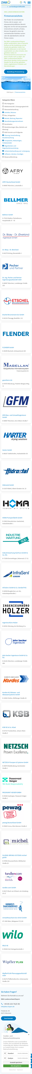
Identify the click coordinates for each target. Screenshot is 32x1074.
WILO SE (5, 945)
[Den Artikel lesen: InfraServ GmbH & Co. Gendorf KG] (16, 585)
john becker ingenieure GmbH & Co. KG (15, 656)
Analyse (10, 1058)
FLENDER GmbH (8, 347)
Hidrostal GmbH (8, 485)
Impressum (20, 1070)
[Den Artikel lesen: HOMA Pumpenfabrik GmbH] (16, 515)
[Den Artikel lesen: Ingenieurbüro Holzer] (16, 620)
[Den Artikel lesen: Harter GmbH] (16, 447)
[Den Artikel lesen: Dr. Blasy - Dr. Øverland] (16, 247)
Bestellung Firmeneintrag (15, 72)
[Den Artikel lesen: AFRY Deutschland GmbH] (12, 171)
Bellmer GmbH (7, 215)
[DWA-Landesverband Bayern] (5, 2)
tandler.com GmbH (9, 887)
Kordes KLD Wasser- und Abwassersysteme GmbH (11, 693)
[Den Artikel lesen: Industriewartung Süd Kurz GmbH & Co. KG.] (16, 550)
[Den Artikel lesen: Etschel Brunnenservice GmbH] (16, 312)
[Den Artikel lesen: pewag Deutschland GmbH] (12, 811)
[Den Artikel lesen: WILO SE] (12, 934)
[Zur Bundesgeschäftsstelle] (21, 3)
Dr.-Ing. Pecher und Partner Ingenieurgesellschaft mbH (12, 278)
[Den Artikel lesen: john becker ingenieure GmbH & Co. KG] (16, 652)
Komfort (11, 1053)
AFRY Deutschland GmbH (11, 182)
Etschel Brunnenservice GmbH (13, 314)
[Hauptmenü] (29, 2)
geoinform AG (7, 380)
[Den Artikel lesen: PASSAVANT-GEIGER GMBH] (12, 781)
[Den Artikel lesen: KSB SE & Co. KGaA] (16, 724)
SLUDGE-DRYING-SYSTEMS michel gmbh (14, 856)
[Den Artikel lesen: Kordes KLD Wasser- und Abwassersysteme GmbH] (16, 689)
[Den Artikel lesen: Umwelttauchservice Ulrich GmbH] (12, 906)
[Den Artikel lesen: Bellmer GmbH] (16, 212)
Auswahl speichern (16, 1062)
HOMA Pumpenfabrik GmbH (12, 518)
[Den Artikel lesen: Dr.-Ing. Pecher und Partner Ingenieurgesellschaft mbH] (12, 266)
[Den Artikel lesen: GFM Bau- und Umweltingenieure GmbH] (16, 412)
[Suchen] (25, 3)
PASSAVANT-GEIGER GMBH (11, 792)
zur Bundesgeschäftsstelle (17, 6)
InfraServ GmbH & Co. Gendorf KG (14, 587)
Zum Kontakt (8, 1018)
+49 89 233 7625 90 (12, 1003)
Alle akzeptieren (16, 1066)
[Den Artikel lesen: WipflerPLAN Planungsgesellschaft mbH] (12, 962)
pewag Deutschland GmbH (11, 822)
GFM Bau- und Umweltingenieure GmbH (14, 416)
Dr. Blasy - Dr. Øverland (10, 250)
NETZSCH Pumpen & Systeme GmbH (15, 762)
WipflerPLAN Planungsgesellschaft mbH (14, 974)
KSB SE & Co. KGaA (9, 727)
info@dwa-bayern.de (7, 1006)
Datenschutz (12, 1070)
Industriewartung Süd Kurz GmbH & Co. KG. (15, 554)
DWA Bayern (10, 92)
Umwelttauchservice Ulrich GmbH (14, 917)
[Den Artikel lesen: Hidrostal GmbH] (16, 482)
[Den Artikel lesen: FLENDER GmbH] (16, 344)
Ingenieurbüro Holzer (10, 622)
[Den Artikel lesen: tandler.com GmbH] (12, 876)
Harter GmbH (7, 450)
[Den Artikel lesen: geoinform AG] (16, 377)
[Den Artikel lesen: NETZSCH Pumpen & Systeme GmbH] (16, 759)
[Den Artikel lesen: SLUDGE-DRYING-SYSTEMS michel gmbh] (16, 852)
